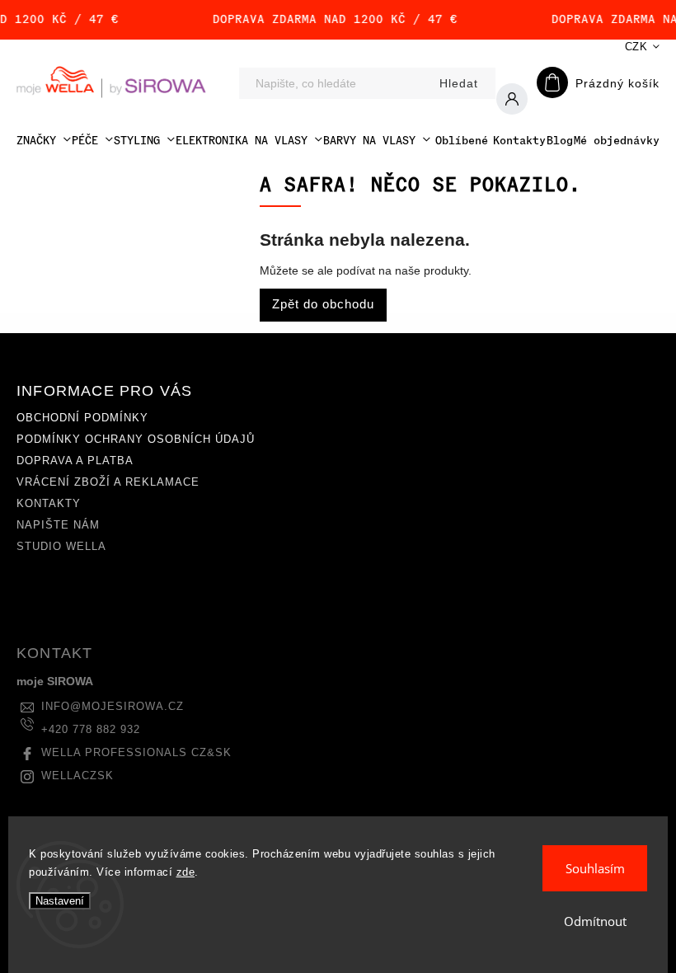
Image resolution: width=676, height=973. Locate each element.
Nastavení (59, 901)
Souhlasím (595, 868)
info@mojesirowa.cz (112, 706)
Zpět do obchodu (323, 304)
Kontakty (48, 504)
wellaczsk (77, 776)
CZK (636, 46)
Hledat (458, 83)
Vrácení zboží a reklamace (108, 482)
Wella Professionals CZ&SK (136, 753)
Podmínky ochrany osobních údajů (135, 439)
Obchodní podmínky (82, 418)
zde (185, 872)
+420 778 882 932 (90, 730)
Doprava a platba (75, 461)
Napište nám (58, 525)
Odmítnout (595, 921)
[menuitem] (43, 141)
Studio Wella (61, 546)
